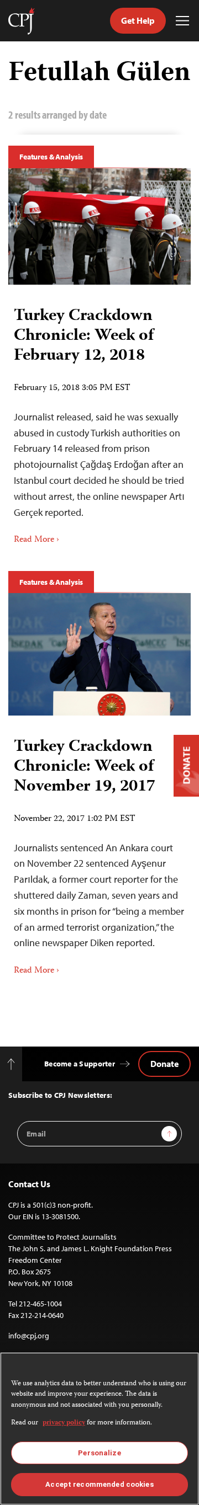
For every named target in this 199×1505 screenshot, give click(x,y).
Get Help (138, 20)
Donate (164, 1063)
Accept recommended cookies (99, 1484)
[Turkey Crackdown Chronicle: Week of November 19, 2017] (99, 654)
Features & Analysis (51, 157)
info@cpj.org (28, 1336)
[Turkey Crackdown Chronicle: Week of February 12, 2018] (99, 226)
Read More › (36, 540)
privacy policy (64, 1423)
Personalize (99, 1453)
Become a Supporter (79, 1064)
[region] (99, 1428)
